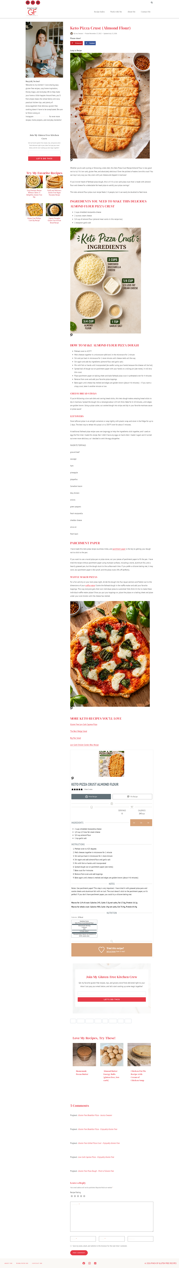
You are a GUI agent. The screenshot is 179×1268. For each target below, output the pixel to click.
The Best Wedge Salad (78, 731)
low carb (113, 1021)
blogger (80, 1021)
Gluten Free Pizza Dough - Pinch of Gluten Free (96, 1171)
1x (134, 823)
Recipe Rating (75, 1192)
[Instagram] (33, 3)
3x (148, 823)
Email (102, 1239)
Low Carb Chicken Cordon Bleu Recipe (84, 744)
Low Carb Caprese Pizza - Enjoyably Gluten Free (96, 1157)
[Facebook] (28, 3)
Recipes (78, 22)
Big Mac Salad (75, 738)
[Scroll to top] (174, 1260)
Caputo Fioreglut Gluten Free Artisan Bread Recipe (54, 220)
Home (72, 22)
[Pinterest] (38, 3)
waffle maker (90, 585)
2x (141, 823)
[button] (72, 789)
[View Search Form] (151, 2)
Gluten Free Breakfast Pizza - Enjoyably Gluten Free (97, 1129)
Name (74, 1239)
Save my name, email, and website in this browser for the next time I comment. (100, 1246)
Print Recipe (92, 796)
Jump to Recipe (76, 50)
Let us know (111, 951)
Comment (75, 1204)
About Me (131, 11)
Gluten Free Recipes (88, 22)
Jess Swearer (79, 33)
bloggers (89, 1021)
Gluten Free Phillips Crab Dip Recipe (34, 219)
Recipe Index (99, 11)
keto (105, 1021)
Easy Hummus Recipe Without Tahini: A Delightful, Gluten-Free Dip (34, 193)
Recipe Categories (103, 22)
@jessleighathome (41, 116)
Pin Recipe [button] (134, 796)
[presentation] (34, 181)
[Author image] (71, 33)
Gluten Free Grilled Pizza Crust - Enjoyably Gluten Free (99, 1143)
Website (132, 1239)
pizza (121, 1021)
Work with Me (116, 11)
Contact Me (146, 11)
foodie (98, 1021)
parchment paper (119, 549)
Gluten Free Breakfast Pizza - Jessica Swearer (95, 1115)
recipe (128, 1021)
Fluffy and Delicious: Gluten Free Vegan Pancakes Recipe (54, 192)
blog (73, 1021)
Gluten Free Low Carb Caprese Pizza (83, 724)
